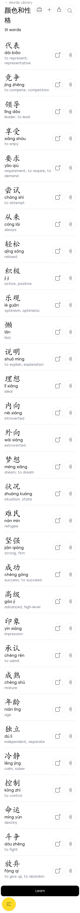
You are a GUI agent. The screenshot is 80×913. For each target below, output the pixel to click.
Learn (40, 891)
